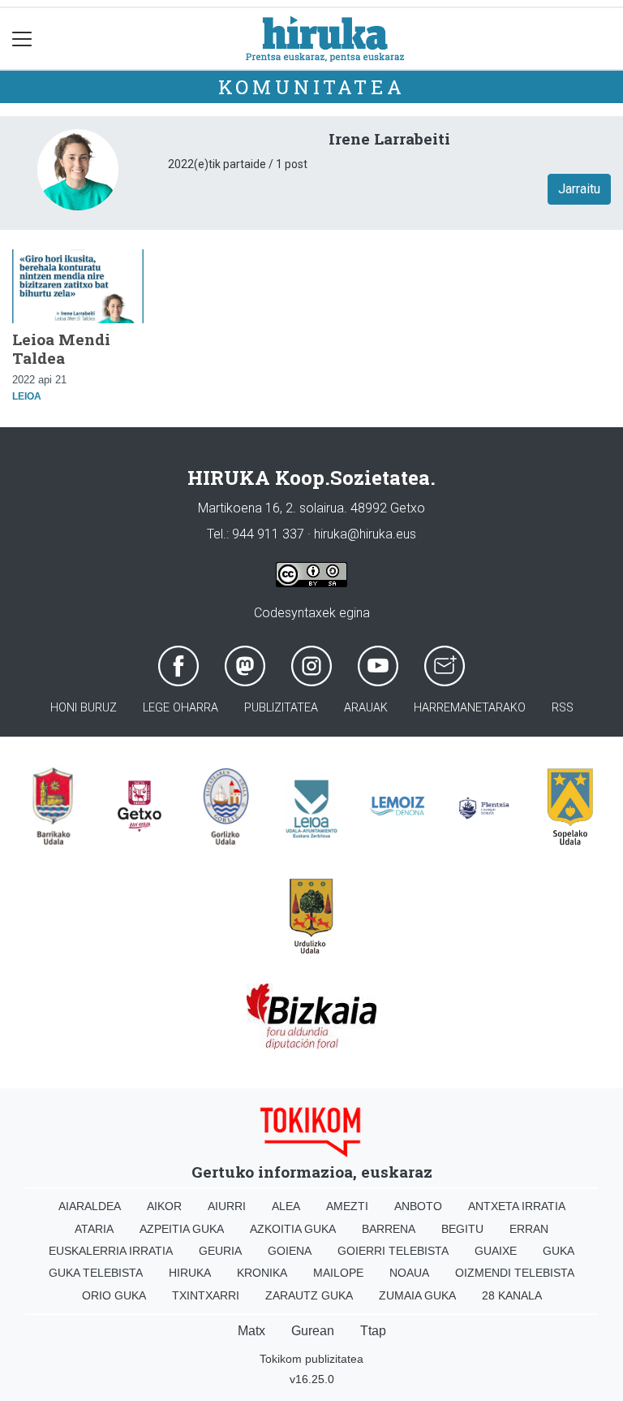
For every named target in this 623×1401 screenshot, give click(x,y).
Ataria (94, 1228)
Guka (558, 1250)
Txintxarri (205, 1295)
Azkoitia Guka (293, 1228)
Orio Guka (114, 1295)
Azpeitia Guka (182, 1228)
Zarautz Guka (309, 1295)
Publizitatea (281, 708)
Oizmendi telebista (514, 1272)
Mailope (338, 1272)
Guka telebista (96, 1272)
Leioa (26, 396)
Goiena (290, 1250)
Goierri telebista (393, 1250)
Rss (563, 708)
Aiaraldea (89, 1206)
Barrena (388, 1228)
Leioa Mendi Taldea (61, 348)
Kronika (262, 1272)
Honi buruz (83, 708)
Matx (251, 1331)
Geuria (220, 1250)
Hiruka (190, 1272)
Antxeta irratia (516, 1206)
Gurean (312, 1331)
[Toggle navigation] (22, 38)
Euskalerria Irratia (111, 1250)
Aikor (164, 1206)
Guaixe (496, 1250)
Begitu (462, 1228)
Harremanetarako (470, 708)
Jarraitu (579, 189)
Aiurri (227, 1206)
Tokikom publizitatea (311, 1358)
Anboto (418, 1206)
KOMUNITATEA (312, 87)
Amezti (347, 1206)
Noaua (409, 1272)
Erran (528, 1228)
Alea (286, 1206)
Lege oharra (180, 708)
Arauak (366, 708)
